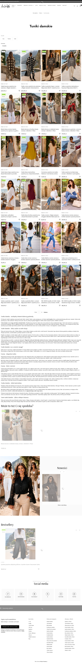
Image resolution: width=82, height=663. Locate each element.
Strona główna (35, 13)
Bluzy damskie (49, 648)
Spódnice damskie (50, 631)
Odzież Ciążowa (50, 650)
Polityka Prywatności (32, 636)
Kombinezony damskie (51, 627)
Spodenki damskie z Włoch (69, 648)
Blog (29, 638)
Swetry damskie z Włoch (69, 627)
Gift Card (30, 627)
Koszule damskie (49, 633)
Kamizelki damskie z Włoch (69, 636)
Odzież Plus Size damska (51, 629)
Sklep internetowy (40, 661)
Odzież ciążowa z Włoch (69, 642)
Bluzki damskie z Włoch (69, 646)
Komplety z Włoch (68, 638)
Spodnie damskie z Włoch (69, 629)
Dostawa (30, 631)
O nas (30, 621)
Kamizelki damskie (50, 642)
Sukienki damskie (50, 621)
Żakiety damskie (49, 644)
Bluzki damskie (49, 625)
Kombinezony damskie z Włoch (70, 631)
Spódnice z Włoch (68, 621)
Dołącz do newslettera (10, 627)
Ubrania (40, 13)
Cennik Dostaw (31, 625)
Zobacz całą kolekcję (62, 505)
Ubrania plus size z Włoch (69, 625)
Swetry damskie (49, 646)
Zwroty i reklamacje (32, 633)
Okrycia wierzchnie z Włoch (70, 644)
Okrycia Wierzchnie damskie (52, 640)
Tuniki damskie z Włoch (69, 623)
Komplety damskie (50, 635)
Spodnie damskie (50, 636)
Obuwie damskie (50, 652)
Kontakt (30, 623)
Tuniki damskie (49, 623)
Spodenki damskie (50, 638)
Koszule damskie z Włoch (69, 640)
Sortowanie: (3, 43)
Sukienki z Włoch (68, 650)
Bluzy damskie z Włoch (69, 633)
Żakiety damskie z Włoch (69, 635)
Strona (36, 312)
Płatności (30, 635)
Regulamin (30, 629)
